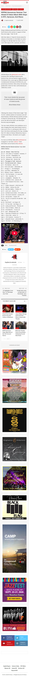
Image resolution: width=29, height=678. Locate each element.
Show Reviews (19, 311)
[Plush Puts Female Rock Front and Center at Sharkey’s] (8, 308)
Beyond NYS (14, 670)
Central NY (14, 668)
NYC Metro (20, 9)
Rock (4, 311)
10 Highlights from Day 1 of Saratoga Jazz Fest (8, 292)
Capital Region (7, 666)
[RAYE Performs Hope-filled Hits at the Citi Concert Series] (8, 325)
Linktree (16, 141)
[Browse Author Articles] (14, 257)
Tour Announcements (7, 9)
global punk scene (16, 74)
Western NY (7, 668)
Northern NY (21, 668)
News (17, 328)
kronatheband (21, 140)
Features (5, 328)
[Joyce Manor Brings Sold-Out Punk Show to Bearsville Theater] (21, 308)
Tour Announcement (12, 245)
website (20, 143)
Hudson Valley (15, 666)
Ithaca (15, 9)
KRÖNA (6, 245)
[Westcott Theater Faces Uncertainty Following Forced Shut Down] (21, 325)
